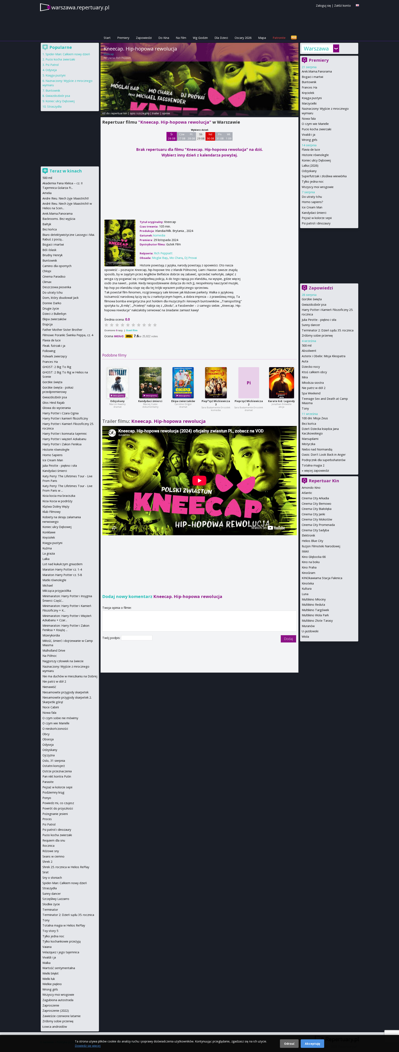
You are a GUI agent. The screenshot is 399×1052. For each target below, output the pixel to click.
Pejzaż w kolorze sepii (317, 218)
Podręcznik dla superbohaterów (323, 460)
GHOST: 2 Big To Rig (56, 367)
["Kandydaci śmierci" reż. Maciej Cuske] (150, 382)
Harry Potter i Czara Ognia (60, 413)
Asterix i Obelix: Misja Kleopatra (323, 356)
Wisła (305, 637)
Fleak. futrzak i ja (53, 346)
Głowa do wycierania (56, 408)
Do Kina (163, 38)
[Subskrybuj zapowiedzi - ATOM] (294, 38)
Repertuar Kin (324, 481)
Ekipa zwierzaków (183, 401)
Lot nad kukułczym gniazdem (62, 564)
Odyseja (51, 70)
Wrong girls (309, 140)
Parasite (48, 782)
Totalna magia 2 (313, 465)
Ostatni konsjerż (53, 766)
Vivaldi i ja (308, 135)
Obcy (45, 734)
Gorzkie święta (312, 299)
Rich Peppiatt (123, 58)
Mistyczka (308, 444)
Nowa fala (309, 119)
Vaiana (47, 947)
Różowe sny (50, 851)
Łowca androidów (54, 1027)
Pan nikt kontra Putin (56, 776)
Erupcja (47, 324)
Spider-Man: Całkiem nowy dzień (68, 54)
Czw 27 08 (181, 136)
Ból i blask (49, 250)
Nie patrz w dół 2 (313, 388)
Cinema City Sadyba (315, 530)
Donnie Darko (51, 303)
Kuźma (47, 548)
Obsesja (48, 739)
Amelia (47, 193)
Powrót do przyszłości (57, 808)
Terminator (50, 910)
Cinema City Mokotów (317, 519)
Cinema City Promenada (318, 525)
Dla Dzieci (221, 38)
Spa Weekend (311, 393)
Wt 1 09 (229, 136)
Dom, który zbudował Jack (60, 298)
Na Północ (49, 656)
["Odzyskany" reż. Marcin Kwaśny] (117, 382)
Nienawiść (49, 687)
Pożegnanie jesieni (55, 814)
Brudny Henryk (52, 255)
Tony (305, 408)
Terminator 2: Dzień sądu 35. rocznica (327, 330)
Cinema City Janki (313, 514)
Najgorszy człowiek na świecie (63, 661)
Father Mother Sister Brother (62, 330)
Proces (47, 819)
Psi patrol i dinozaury (316, 223)
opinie (166, 113)
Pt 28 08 (191, 136)
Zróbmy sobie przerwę (317, 335)
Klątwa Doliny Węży (55, 506)
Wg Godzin (200, 38)
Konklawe (48, 532)
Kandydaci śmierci (150, 401)
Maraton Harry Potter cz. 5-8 (62, 575)
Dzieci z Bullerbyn (54, 314)
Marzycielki (309, 103)
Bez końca (309, 424)
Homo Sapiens (52, 455)
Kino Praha (309, 567)
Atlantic (307, 493)
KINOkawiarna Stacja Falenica (322, 578)
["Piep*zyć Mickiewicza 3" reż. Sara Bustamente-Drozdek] (216, 382)
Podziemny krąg (53, 792)
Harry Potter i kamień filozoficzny (65, 418)
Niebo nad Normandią (317, 449)
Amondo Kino (311, 488)
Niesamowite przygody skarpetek (65, 692)
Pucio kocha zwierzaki (316, 129)
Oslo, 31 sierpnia (53, 761)
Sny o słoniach (52, 878)
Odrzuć (289, 1044)
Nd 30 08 (210, 136)
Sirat (45, 872)
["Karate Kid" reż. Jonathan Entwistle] (281, 382)
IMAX (305, 551)
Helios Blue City (312, 541)
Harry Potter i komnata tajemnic (64, 434)
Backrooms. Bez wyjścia (58, 219)
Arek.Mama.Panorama (317, 71)
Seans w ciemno (53, 856)
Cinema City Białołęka (316, 509)
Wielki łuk (48, 979)
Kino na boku (311, 562)
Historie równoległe (315, 155)
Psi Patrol (52, 65)
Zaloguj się (323, 5)
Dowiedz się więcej (88, 1046)
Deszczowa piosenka (56, 287)
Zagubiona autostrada (57, 1000)
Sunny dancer (311, 325)
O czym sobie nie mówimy (60, 718)
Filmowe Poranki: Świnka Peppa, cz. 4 (67, 335)
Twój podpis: (111, 638)
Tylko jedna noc (313, 181)
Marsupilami (310, 439)
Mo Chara (176, 258)
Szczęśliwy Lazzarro (55, 899)
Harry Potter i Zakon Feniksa (61, 444)
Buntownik (309, 82)
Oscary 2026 (243, 38)
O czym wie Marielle (315, 124)
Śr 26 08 (171, 136)
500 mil (307, 345)
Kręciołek (308, 93)
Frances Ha (309, 87)
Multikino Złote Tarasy (317, 621)
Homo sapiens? (312, 202)
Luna (305, 594)
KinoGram (308, 573)
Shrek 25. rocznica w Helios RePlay (65, 867)
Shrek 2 (47, 862)
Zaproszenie (50, 1005)
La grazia (48, 553)
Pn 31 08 (220, 136)
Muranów (308, 626)
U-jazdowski (310, 631)
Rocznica (48, 846)
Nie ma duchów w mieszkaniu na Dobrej (69, 676)
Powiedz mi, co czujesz (58, 803)
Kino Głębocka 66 (314, 557)
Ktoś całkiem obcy (314, 372)
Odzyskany (117, 401)
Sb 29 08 (200, 136)
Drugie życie (50, 308)
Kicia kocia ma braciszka (58, 496)
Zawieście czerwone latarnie (61, 1016)
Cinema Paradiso (53, 276)
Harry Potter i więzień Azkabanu (64, 439)
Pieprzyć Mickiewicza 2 (249, 402)
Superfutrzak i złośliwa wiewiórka (324, 176)
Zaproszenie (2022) (55, 1011)
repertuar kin (119, 113)
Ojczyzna (48, 755)
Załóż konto (342, 5)
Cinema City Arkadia (315, 498)
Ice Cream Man (312, 207)
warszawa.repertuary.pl (80, 7)
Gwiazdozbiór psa (314, 304)
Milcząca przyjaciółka (56, 591)
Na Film (181, 38)
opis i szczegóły (139, 113)
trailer (155, 113)
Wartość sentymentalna (58, 968)
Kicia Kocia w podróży (57, 501)
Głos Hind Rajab (53, 403)
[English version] (357, 5)
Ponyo (46, 798)
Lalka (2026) (310, 165)
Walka (46, 963)
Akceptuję (312, 1044)
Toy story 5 (50, 931)
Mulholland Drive (53, 650)
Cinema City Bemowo (316, 504)
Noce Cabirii (50, 707)
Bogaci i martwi (312, 77)
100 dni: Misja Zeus (315, 418)
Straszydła (54, 106)
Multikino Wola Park (315, 615)
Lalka (45, 559)
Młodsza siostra (313, 383)
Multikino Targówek (315, 610)
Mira (305, 377)
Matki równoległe (54, 580)
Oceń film (131, 330)
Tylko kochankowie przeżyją (61, 941)
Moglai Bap (160, 258)
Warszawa (316, 48)
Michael (47, 585)
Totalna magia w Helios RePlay (63, 925)
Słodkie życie (51, 904)
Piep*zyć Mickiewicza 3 (216, 402)
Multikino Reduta (313, 605)
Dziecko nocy (311, 367)
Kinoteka (308, 583)
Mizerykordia (51, 635)
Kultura (307, 589)
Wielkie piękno (52, 984)
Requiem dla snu (53, 840)
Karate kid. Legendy (281, 401)
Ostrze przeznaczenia (57, 771)
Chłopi (46, 271)
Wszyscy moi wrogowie (318, 187)
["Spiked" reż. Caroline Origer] (183, 382)
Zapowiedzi (144, 38)
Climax (47, 282)
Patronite (279, 38)
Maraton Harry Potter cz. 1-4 (62, 569)
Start (107, 38)
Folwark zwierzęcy (54, 356)
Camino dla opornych (56, 266)
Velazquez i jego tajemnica (60, 952)
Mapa (262, 38)
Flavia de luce (311, 149)
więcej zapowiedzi (316, 470)
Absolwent (309, 351)
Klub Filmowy (51, 512)
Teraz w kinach (65, 171)
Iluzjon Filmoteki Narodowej (321, 546)
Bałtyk (46, 224)
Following (48, 351)
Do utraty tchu (312, 197)
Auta (305, 361)
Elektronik (308, 535)
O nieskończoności (55, 729)
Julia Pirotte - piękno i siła (319, 320)
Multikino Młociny (314, 599)
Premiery (123, 38)
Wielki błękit (50, 973)
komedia (159, 235)
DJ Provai (190, 258)
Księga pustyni (312, 98)
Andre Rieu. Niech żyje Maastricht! (65, 198)
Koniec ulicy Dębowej (316, 160)
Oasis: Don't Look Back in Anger (324, 454)
